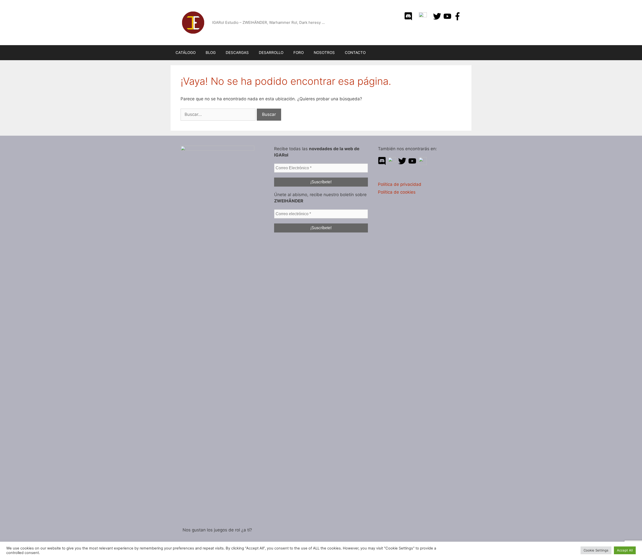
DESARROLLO (271, 52)
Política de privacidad (399, 184)
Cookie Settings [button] (596, 550)
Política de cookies (397, 192)
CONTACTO (355, 52)
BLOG (211, 52)
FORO (298, 52)
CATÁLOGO (186, 52)
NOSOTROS (324, 52)
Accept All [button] (625, 550)
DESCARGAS (237, 52)
